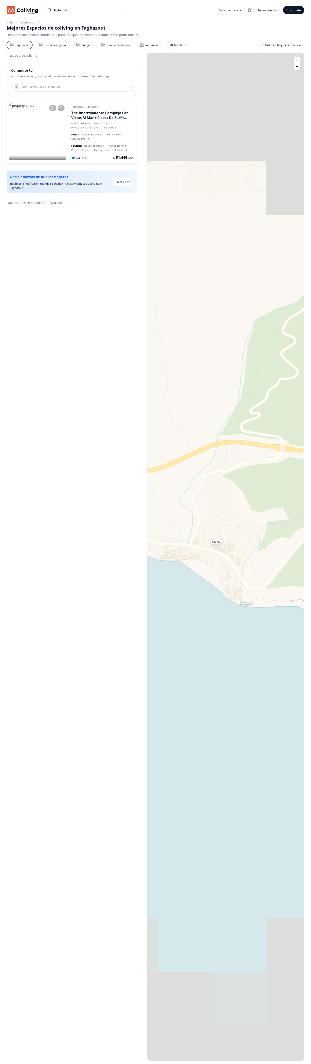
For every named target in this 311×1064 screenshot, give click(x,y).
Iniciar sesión (267, 10)
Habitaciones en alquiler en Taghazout (34, 203)
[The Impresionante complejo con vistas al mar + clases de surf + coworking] (37, 131)
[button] (218, 542)
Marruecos (28, 22)
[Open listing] (102, 132)
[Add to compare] (52, 108)
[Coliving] (22, 10)
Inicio (10, 22)
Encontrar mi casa (230, 10)
